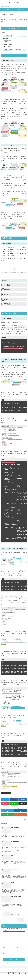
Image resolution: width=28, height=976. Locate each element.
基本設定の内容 (7, 40)
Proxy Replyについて (8, 34)
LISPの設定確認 (7, 46)
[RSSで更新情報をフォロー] (20, 814)
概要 (4, 32)
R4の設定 (7, 299)
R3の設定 (7, 294)
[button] (25, 454)
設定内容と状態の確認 (7, 44)
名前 (4, 947)
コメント (5, 930)
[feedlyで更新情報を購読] (7, 814)
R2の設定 (7, 289)
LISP (3, 792)
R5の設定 (7, 304)
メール (16, 947)
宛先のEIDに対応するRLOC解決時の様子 (13, 49)
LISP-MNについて (8, 35)
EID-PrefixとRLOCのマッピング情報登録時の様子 (14, 48)
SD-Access (9, 792)
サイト (4, 953)
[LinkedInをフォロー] (20, 810)
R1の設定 (7, 285)
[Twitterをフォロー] (7, 810)
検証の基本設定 (6, 38)
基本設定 (6, 41)
